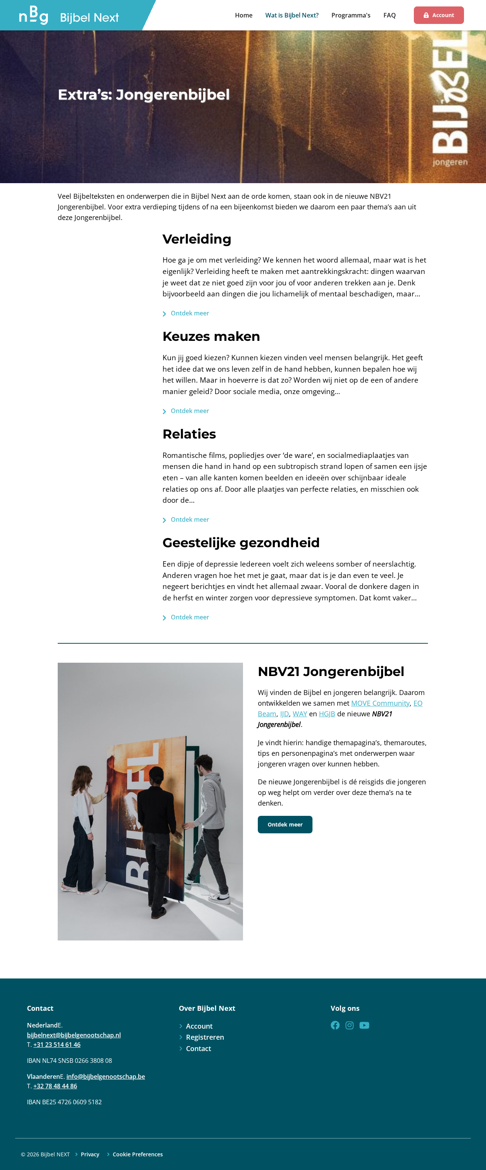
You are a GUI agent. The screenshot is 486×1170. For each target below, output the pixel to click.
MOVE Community (380, 703)
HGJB (327, 713)
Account (443, 15)
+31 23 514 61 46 (56, 1044)
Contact (198, 1048)
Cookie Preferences (138, 1154)
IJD (284, 713)
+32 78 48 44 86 (55, 1086)
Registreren (205, 1037)
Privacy (90, 1154)
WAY (300, 713)
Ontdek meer (189, 313)
